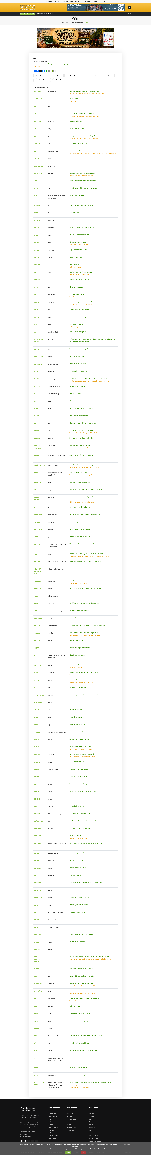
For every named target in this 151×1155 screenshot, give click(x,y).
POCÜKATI (36, 431)
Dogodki (65, 1)
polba (35, 554)
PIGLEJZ (36, 257)
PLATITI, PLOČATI (39, 356)
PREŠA (35, 806)
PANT (35, 129)
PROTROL (36, 969)
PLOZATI (36, 408)
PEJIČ (35, 196)
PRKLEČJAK (37, 912)
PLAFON (36, 349)
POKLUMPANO (38, 529)
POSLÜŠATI (37, 633)
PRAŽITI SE (37, 754)
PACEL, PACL (37, 91)
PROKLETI (36, 942)
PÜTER (35, 1075)
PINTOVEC (36, 280)
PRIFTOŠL (36, 861)
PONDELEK (37, 581)
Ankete (91, 1124)
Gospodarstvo (54, 1127)
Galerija (91, 1116)
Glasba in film (54, 1136)
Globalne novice (72, 1127)
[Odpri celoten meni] (129, 7)
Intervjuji (70, 1116)
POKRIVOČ (36, 544)
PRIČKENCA (37, 843)
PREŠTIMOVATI (38, 821)
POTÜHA (36, 710)
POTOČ (35, 688)
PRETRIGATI (37, 828)
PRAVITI (36, 739)
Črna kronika (53, 1116)
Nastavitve (76, 1152)
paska (35, 151)
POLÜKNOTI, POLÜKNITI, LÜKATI (37, 571)
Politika (52, 1124)
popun (35, 596)
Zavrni (83, 1152)
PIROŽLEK (36, 302)
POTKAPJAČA (37, 673)
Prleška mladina (93, 1138)
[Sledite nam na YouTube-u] (48, 14)
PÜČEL (87, 22)
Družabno (53, 1113)
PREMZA (36, 791)
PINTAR (35, 272)
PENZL (35, 235)
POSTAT (36, 648)
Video (90, 1119)
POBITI (35, 423)
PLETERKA (36, 386)
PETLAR (36, 242)
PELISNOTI (36, 205)
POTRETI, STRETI (38, 695)
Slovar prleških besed (77, 22)
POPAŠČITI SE (38, 588)
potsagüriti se (38, 702)
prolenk (36, 949)
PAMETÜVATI (37, 121)
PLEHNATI (36, 371)
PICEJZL (36, 250)
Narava (52, 1130)
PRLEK (35, 927)
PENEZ (35, 213)
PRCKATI (36, 769)
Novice (56, 1)
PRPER (35, 976)
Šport (51, 1122)
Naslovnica (49, 1)
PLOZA (35, 401)
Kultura (52, 1119)
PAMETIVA (36, 114)
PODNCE (36, 455)
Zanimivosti (53, 1133)
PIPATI (35, 287)
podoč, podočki (39, 465)
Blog (90, 1130)
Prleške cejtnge (93, 1136)
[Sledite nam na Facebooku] (44, 14)
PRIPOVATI (37, 883)
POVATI (35, 717)
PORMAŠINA (37, 618)
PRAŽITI (36, 747)
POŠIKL (35, 655)
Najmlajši (53, 1138)
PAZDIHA (36, 181)
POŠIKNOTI (37, 665)
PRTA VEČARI (37, 984)
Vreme (91, 1133)
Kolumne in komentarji (74, 1122)
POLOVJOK (37, 561)
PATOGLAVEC (37, 173)
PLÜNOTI (36, 416)
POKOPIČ (36, 537)
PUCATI (35, 1014)
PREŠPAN (36, 814)
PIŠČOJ (35, 332)
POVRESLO (37, 732)
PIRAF (35, 295)
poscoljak (37, 625)
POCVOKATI (37, 438)
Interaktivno (86, 1)
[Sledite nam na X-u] (50, 14)
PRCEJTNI (36, 762)
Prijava (129, 13)
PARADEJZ (37, 144)
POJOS (35, 507)
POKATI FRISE (37, 515)
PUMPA (35, 1021)
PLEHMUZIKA (37, 364)
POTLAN (36, 680)
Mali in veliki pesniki (95, 1141)
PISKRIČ (36, 317)
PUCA (35, 1006)
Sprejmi (68, 1152)
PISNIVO (36, 324)
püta (35, 1058)
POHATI (35, 490)
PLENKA (36, 379)
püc (34, 999)
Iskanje (96, 1)
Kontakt (103, 1)
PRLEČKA (36, 920)
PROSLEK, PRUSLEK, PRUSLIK (36, 959)
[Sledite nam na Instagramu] (46, 14)
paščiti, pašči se (39, 166)
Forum (91, 1122)
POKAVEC (36, 522)
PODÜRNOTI (37, 482)
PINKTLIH (36, 265)
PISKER (35, 310)
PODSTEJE (36, 473)
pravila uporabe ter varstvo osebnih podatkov (93, 1149)
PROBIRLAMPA (38, 934)
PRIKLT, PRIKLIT (38, 875)
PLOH (35, 394)
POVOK (35, 725)
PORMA (35, 611)
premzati (36, 799)
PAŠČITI (36, 158)
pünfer (36, 1028)
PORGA (35, 603)
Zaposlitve (92, 1127)
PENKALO (36, 220)
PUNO (35, 1036)
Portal (77, 1)
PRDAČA (36, 777)
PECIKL (35, 188)
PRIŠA (35, 905)
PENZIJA (36, 227)
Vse (36, 75)
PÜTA (35, 1051)
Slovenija (71, 1113)
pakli (35, 106)
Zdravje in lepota (73, 1119)
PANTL (35, 136)
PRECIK (35, 784)
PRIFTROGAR (37, 868)
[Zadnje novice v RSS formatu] (52, 14)
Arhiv (71, 1)
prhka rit (37, 836)
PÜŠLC (35, 1043)
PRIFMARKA (37, 853)
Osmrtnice (71, 1130)
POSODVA (36, 640)
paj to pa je (37, 99)
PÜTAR (35, 1068)
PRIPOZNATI (37, 897)
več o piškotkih (75, 1149)
